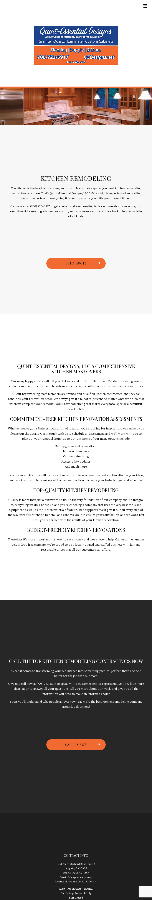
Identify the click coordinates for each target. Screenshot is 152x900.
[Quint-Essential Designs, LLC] (76, 45)
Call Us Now (76, 744)
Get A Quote (76, 263)
